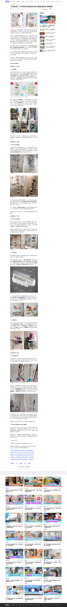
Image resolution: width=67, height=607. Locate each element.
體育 (43, 1)
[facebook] (42, 605)
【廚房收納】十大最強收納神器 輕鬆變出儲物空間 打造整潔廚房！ (22, 457)
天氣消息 (22, 1)
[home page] (7, 1)
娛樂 (14, 1)
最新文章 (42, 13)
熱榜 (29, 1)
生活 (41, 1)
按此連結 (24, 446)
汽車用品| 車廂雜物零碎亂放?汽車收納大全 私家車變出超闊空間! (22, 450)
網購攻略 (14, 4)
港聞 (11, 1)
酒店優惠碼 (18, 1)
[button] (52, 9)
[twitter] (51, 605)
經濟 (46, 1)
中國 (35, 1)
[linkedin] (49, 605)
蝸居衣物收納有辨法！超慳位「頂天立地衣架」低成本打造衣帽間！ (22, 452)
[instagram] (45, 605)
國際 (32, 1)
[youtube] (47, 605)
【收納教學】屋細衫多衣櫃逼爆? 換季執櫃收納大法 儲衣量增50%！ (22, 459)
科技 (38, 1)
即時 (26, 1)
